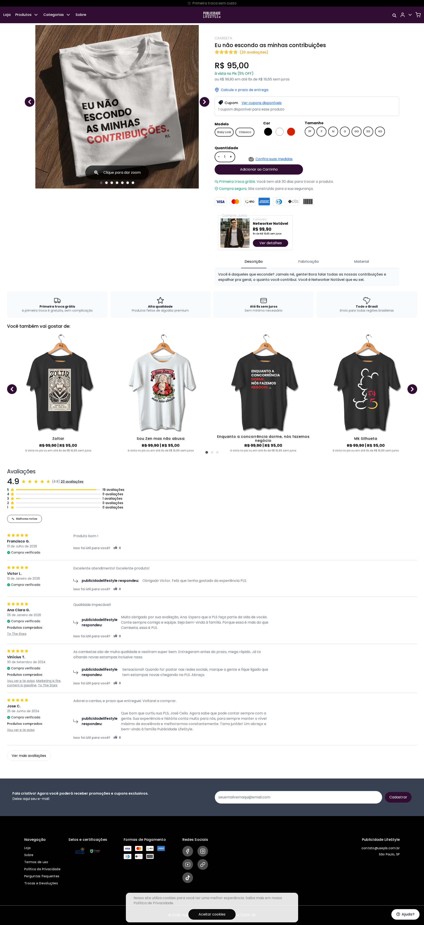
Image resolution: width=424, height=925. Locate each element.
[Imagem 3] (111, 182)
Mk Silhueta (365, 438)
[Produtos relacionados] (206, 452)
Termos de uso (36, 862)
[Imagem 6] (127, 182)
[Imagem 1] (101, 182)
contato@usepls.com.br (381, 848)
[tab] (253, 261)
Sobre (81, 14)
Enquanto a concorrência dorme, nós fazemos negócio (263, 439)
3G (368, 131)
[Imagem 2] (106, 182)
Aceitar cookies (212, 914)
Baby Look (224, 132)
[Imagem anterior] (29, 102)
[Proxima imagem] (204, 102)
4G (380, 131)
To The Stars (16, 634)
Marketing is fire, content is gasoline (34, 683)
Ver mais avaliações (29, 755)
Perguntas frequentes (41, 876)
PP (310, 131)
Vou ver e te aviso (21, 681)
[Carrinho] (418, 14)
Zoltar (58, 438)
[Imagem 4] (117, 182)
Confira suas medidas (274, 159)
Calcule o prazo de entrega (244, 90)
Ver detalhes (270, 243)
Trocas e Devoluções (41, 883)
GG (356, 131)
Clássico (245, 132)
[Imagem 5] (122, 182)
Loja (7, 14)
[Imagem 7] (133, 182)
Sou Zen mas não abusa (161, 438)
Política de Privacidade (42, 869)
